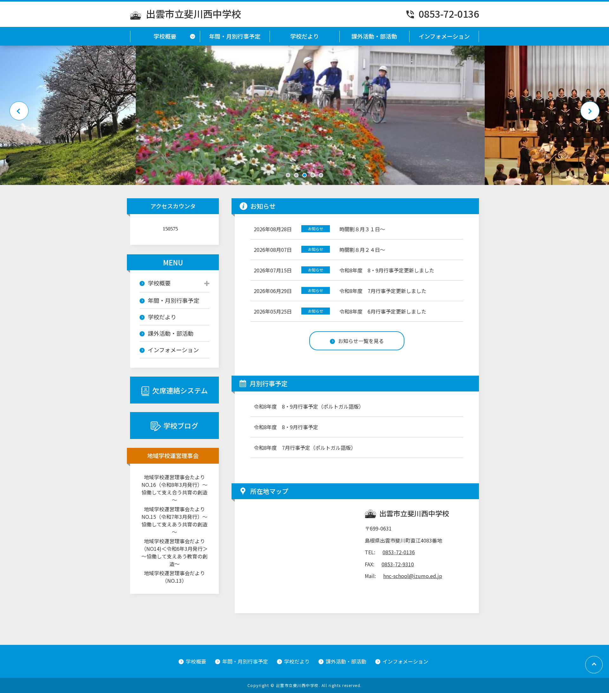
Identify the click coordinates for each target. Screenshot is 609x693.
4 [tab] (313, 175)
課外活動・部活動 (374, 36)
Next (589, 110)
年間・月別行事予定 (234, 36)
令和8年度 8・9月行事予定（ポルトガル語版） (309, 406)
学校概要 (165, 36)
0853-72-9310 (398, 564)
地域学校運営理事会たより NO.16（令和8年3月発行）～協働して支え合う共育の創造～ (175, 488)
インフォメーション (444, 36)
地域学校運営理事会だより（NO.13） (174, 576)
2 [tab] (296, 175)
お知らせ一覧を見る (361, 341)
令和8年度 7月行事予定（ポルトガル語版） (305, 447)
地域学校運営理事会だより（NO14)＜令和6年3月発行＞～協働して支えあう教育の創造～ (174, 552)
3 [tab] (304, 175)
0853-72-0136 (449, 14)
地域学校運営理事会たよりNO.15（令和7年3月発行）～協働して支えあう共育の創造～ (174, 520)
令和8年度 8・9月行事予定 (286, 427)
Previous (19, 110)
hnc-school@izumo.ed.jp (412, 576)
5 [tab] (321, 175)
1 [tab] (288, 175)
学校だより (304, 36)
